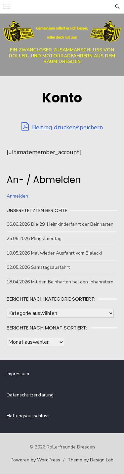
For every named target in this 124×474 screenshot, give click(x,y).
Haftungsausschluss (28, 416)
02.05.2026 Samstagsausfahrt (38, 267)
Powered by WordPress (35, 460)
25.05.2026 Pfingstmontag (34, 238)
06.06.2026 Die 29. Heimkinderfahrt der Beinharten (60, 224)
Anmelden (17, 196)
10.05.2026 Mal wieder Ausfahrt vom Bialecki (54, 253)
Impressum (18, 374)
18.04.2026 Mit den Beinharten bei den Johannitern (60, 282)
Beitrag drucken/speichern (66, 127)
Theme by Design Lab (90, 460)
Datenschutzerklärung (30, 395)
